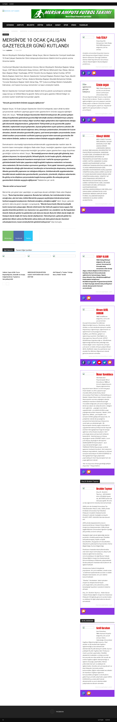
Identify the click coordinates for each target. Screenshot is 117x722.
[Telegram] (104, 362)
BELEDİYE (30, 25)
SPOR (66, 25)
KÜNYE (12, 4)
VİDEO (73, 25)
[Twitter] (94, 362)
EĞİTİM (40, 25)
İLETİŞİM (5, 4)
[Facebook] (83, 73)
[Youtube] (99, 362)
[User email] (94, 73)
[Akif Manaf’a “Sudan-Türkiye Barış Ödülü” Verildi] (64, 262)
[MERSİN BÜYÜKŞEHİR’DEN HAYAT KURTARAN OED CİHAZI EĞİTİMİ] (39, 262)
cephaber (9, 50)
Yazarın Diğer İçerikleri (24, 250)
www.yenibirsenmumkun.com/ (100, 356)
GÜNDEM (10, 25)
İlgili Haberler (8, 250)
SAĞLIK (49, 25)
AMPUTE (20, 25)
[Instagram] (89, 73)
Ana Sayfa (6, 31)
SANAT (58, 25)
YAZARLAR (83, 25)
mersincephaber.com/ (103, 114)
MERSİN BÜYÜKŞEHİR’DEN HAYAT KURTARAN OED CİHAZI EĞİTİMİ (38, 274)
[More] (36, 236)
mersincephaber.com (104, 67)
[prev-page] (4, 283)
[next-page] (7, 283)
